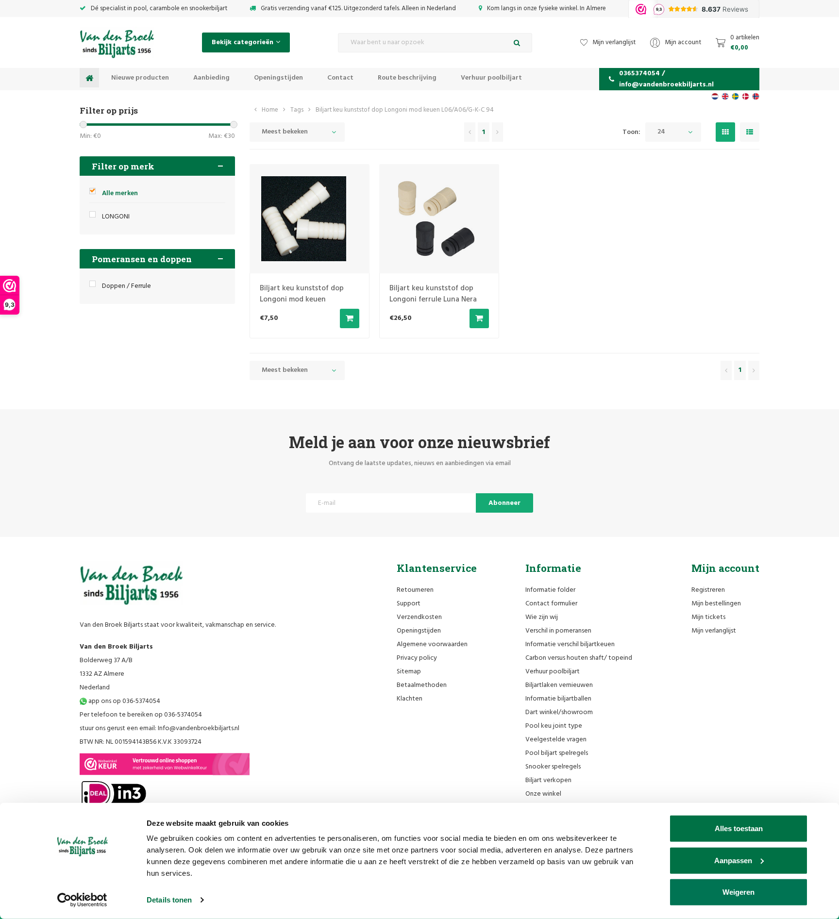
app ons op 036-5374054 (123, 701)
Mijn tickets (708, 617)
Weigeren (738, 892)
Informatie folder (550, 590)
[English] (725, 96)
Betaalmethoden (422, 685)
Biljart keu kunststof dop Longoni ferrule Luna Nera (433, 294)
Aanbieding (211, 78)
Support (408, 603)
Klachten (409, 698)
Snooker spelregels (553, 766)
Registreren (708, 590)
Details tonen (169, 900)
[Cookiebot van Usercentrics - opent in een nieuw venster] (82, 900)
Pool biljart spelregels (556, 753)
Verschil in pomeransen (558, 630)
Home (270, 110)
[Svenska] (735, 96)
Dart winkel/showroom (559, 712)
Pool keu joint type (553, 726)
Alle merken (120, 193)
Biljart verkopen (548, 780)
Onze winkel (543, 794)
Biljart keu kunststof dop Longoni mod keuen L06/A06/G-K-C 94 (405, 110)
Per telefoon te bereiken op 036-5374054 (141, 714)
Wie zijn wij (541, 617)
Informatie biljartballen (558, 698)
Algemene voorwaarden (432, 644)
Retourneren (415, 590)
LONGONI (116, 216)
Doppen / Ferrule (126, 286)
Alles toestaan (739, 828)
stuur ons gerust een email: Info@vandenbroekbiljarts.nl (159, 728)
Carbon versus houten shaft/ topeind (578, 658)
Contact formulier (551, 603)
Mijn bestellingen (716, 603)
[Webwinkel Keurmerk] (165, 764)
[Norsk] (755, 96)
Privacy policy (417, 658)
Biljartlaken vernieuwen (559, 685)
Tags (296, 110)
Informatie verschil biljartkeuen (570, 644)
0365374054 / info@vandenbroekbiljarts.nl (666, 79)
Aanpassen (733, 860)
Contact (340, 78)
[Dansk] (745, 96)
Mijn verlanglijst (713, 630)
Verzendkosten (419, 617)
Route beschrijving (407, 78)
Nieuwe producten (140, 78)
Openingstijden (278, 78)
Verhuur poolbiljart (491, 78)
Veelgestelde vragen (556, 739)
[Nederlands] (715, 96)
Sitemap (409, 671)
